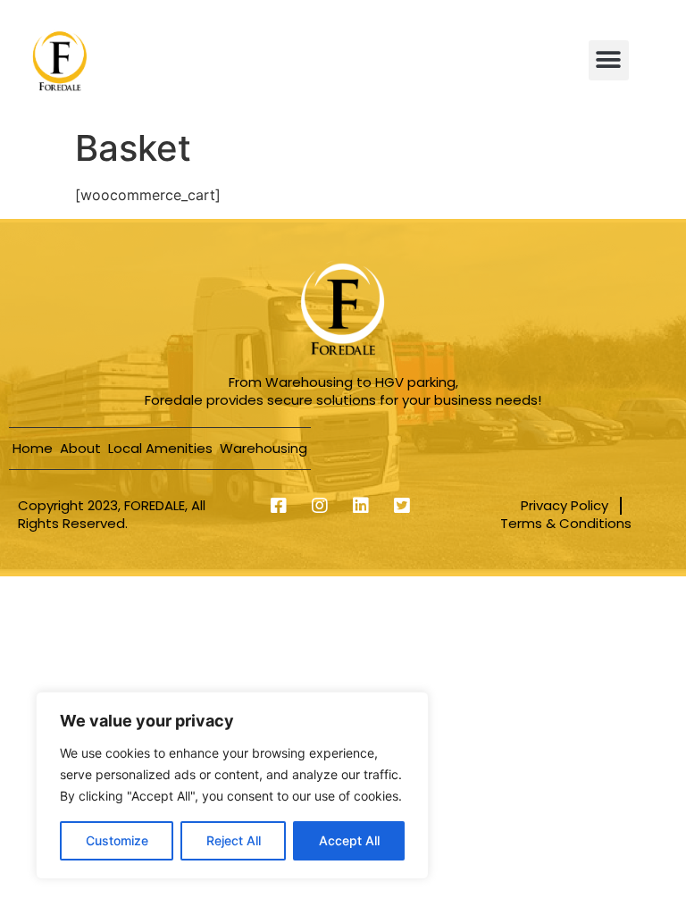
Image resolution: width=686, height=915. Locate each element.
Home (33, 448)
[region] (232, 785)
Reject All (233, 840)
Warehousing (263, 448)
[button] (609, 60)
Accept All (349, 840)
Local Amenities (160, 448)
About (80, 448)
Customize (117, 840)
